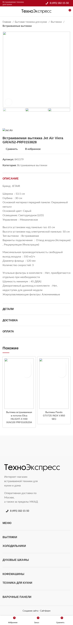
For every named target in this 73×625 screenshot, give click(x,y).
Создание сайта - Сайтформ (36, 611)
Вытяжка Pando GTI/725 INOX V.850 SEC (54, 415)
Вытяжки (56, 22)
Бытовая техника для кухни (31, 22)
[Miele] (19, 445)
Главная (7, 22)
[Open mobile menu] (4, 11)
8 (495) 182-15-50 (59, 3)
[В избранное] (27, 365)
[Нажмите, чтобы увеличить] (8, 102)
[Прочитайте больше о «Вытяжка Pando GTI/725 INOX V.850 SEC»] (62, 373)
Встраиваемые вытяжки (17, 26)
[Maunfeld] (53, 445)
